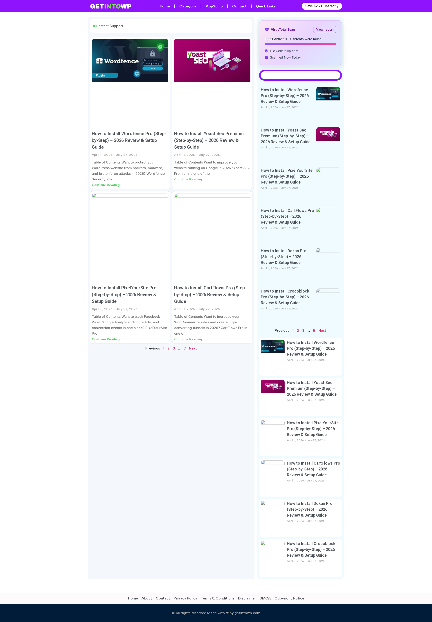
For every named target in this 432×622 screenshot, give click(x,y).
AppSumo (214, 6)
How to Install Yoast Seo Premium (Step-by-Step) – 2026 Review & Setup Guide (209, 140)
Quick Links (266, 6)
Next (193, 348)
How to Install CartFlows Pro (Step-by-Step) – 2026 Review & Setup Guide (210, 294)
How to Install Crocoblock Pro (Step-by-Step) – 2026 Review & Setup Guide (285, 297)
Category (187, 6)
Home (165, 6)
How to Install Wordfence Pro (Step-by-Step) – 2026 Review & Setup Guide (129, 140)
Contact (239, 6)
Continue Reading (106, 185)
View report (324, 29)
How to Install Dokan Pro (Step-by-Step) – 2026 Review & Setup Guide (283, 256)
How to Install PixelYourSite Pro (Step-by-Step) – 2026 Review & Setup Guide (124, 294)
